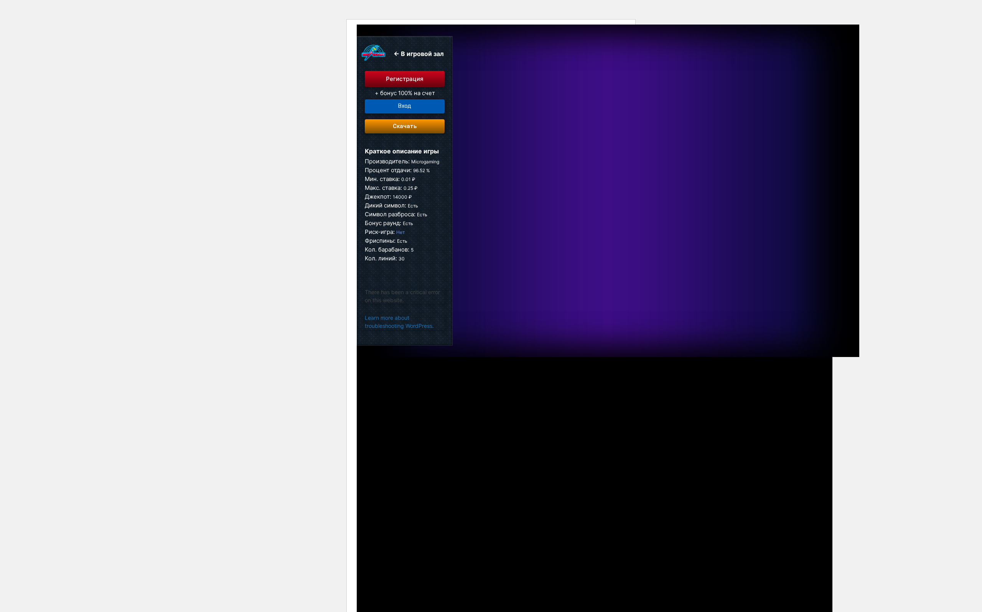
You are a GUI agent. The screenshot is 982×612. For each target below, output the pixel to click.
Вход (404, 105)
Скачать (405, 126)
